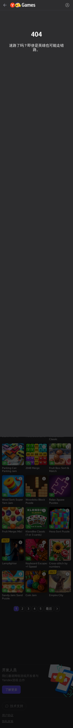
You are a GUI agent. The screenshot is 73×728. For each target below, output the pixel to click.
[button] (36, 364)
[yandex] (23, 5)
